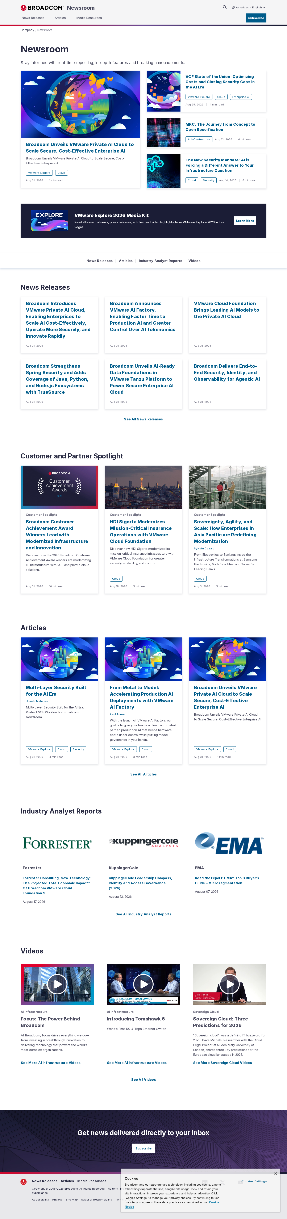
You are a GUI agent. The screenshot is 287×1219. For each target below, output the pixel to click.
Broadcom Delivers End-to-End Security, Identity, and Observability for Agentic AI (227, 372)
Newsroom (81, 8)
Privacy (57, 1199)
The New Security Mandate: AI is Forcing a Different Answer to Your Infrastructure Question (220, 165)
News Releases (100, 261)
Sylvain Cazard (204, 548)
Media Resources (91, 1181)
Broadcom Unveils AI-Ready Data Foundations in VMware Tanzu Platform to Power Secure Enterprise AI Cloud (142, 379)
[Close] (275, 1173)
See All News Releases (143, 419)
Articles (126, 261)
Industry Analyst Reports (160, 261)
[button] (57, 984)
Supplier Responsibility (96, 1199)
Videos (194, 261)
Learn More (245, 220)
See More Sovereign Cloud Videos (222, 1063)
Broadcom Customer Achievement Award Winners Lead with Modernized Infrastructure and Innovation (57, 534)
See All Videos (143, 1079)
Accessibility (40, 1199)
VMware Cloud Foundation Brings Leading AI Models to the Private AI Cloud (226, 310)
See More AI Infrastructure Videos (50, 1063)
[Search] (224, 7)
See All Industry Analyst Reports (144, 914)
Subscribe (256, 18)
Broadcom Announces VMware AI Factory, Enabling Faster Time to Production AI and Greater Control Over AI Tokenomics (143, 316)
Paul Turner (118, 714)
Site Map (72, 1199)
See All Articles (143, 774)
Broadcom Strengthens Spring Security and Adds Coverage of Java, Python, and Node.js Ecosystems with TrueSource (57, 379)
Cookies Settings (254, 1181)
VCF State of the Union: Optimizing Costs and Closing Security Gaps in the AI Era (220, 81)
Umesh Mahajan (37, 701)
